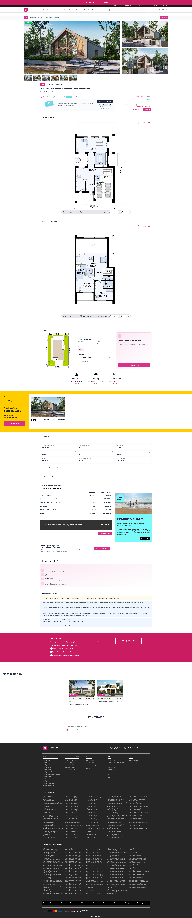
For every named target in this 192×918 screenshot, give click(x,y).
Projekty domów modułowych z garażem (138, 828)
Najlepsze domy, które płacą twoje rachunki (74, 848)
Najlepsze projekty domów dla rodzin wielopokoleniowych (94, 856)
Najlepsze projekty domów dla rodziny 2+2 (95, 849)
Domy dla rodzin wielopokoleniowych (51, 774)
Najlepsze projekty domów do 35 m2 (94, 861)
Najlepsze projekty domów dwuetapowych (117, 851)
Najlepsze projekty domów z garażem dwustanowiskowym (115, 848)
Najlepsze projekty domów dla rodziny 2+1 (95, 848)
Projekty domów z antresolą (71, 816)
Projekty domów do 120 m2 (71, 797)
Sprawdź (106, 2)
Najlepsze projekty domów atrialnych (73, 890)
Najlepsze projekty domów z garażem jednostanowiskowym (94, 894)
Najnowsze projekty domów (92, 825)
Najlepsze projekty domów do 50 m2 (94, 862)
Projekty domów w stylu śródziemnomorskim (112, 829)
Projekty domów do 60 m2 (92, 808)
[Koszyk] (163, 9)
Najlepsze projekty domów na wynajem (138, 853)
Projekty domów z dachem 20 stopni (115, 818)
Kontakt (109, 777)
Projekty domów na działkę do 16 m (137, 827)
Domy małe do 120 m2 (48, 799)
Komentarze (48, 17)
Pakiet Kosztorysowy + (102, 548)
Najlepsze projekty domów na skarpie (73, 883)
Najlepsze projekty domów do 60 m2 (94, 864)
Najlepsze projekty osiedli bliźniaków (51, 870)
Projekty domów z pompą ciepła (114, 803)
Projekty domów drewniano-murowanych (138, 796)
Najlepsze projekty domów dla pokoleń (52, 880)
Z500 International (90, 768)
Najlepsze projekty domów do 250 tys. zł (74, 864)
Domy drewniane (47, 808)
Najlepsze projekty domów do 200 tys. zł (74, 862)
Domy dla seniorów (47, 778)
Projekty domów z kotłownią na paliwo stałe (53, 828)
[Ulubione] (159, 9)
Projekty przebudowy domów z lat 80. (137, 799)
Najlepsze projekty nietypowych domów (138, 870)
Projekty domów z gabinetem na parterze (116, 797)
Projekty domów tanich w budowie (72, 821)
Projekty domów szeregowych (114, 806)
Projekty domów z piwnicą (70, 827)
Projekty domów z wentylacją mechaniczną (117, 802)
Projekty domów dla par (48, 822)
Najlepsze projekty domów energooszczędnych (71, 875)
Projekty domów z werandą (135, 797)
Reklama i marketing (112, 773)
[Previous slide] (26, 78)
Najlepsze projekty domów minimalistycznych (135, 856)
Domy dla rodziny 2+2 (48, 767)
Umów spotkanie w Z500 (70, 769)
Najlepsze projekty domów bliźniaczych (116, 864)
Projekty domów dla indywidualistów (51, 816)
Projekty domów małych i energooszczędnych (134, 801)
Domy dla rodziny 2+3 (48, 769)
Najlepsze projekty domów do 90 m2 (94, 859)
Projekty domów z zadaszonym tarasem (138, 822)
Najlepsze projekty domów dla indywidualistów (50, 872)
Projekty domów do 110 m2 (92, 813)
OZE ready (29, 22)
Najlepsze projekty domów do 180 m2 (94, 871)
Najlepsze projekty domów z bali (72, 868)
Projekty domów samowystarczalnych (115, 832)
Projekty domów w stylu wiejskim (114, 827)
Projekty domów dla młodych (113, 837)
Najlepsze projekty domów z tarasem (73, 889)
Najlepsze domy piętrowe (49, 855)
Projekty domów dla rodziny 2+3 (93, 796)
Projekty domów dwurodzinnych (136, 811)
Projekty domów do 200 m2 (71, 800)
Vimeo (67, 903)
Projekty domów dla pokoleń (49, 824)
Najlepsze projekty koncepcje (92, 892)
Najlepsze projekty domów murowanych (138, 878)
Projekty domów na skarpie (71, 824)
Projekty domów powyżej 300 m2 (72, 803)
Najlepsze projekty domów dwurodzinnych (138, 880)
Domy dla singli (46, 760)
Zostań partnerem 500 (91, 760)
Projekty (43, 9)
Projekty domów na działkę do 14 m (137, 819)
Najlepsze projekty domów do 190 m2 (94, 867)
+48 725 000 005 (145, 748)
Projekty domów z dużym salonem (136, 818)
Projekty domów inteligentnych (72, 831)
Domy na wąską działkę (48, 812)
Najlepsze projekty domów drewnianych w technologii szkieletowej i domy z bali (52, 860)
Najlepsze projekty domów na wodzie (94, 877)
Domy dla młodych (47, 780)
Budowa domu (111, 765)
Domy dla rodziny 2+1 (48, 765)
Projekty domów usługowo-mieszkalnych (74, 825)
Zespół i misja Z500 (112, 767)
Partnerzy (79, 9)
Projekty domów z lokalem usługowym (116, 824)
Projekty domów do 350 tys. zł (135, 824)
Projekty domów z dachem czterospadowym (96, 830)
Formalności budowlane (70, 767)
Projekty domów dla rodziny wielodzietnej (95, 797)
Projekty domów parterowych (50, 800)
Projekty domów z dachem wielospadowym (117, 815)
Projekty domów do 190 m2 (92, 811)
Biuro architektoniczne (113, 764)
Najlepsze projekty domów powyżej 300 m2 (74, 859)
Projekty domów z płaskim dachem (72, 822)
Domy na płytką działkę (112, 808)
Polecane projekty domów (92, 827)
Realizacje (56, 17)
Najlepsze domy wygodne (70, 849)
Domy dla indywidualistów (49, 783)
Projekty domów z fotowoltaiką (114, 825)
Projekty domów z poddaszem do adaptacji (138, 805)
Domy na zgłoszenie (47, 797)
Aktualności (63, 9)
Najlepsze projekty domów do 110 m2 (94, 870)
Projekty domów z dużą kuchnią (136, 816)
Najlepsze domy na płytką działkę (114, 867)
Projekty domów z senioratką (113, 800)
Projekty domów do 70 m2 (92, 812)
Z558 (26, 17)
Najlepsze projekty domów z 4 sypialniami (116, 880)
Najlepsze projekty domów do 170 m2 (94, 865)
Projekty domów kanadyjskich (71, 812)
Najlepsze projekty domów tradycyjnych (52, 868)
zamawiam (164, 17)
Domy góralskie (68, 815)
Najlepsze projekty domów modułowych (116, 884)
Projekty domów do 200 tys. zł (71, 806)
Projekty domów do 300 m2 (71, 802)
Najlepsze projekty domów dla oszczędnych (53, 874)
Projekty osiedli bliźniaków (49, 815)
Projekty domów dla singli (70, 832)
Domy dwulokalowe (47, 834)
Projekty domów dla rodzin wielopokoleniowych (92, 799)
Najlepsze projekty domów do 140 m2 (94, 874)
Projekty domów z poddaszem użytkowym (52, 802)
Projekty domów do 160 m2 (92, 819)
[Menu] (166, 9)
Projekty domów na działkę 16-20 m (51, 832)
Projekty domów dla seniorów (92, 802)
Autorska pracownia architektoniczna (116, 762)
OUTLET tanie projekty (48, 796)
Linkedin (122, 903)
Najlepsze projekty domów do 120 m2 (73, 853)
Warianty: (42, 91)
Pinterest (89, 903)
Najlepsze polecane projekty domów (94, 884)
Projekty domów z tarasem (71, 828)
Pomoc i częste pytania (70, 765)
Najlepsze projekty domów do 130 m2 (94, 873)
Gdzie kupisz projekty (91, 762)
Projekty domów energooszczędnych (73, 819)
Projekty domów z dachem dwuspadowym (95, 828)
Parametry (33, 17)
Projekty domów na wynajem (113, 834)
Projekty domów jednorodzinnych (50, 831)
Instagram (133, 903)
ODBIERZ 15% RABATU (105, 101)
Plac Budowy (15, 423)
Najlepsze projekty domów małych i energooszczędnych (137, 867)
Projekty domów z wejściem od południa (116, 813)
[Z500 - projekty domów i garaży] (26, 10)
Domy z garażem (47, 811)
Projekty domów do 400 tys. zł (135, 825)
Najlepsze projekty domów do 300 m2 (73, 858)
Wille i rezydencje (111, 809)
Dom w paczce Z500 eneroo (49, 809)
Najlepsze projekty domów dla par (51, 878)
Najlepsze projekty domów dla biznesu (52, 884)
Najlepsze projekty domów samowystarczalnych (135, 851)
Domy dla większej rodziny (49, 771)
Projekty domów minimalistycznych (115, 835)
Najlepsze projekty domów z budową (137, 877)
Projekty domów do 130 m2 (92, 816)
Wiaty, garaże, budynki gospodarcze (115, 811)
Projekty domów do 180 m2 (92, 815)
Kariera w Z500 (111, 769)
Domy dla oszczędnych (48, 785)
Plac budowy (91, 9)
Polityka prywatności (133, 762)
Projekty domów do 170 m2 (92, 809)
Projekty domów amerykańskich (72, 811)
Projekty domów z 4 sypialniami (114, 819)
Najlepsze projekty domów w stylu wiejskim (117, 890)
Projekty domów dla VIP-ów (49, 825)
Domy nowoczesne (47, 806)
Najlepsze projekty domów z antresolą (73, 871)
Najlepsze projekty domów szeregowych (116, 865)
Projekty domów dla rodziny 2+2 (72, 837)
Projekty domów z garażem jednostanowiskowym (92, 833)
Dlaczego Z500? (111, 760)
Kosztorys (40, 17)
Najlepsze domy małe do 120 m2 (50, 849)
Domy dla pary (46, 764)
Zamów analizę (135, 365)
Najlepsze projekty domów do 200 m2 (73, 856)
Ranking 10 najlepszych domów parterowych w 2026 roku (50, 851)
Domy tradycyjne (47, 813)
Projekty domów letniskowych (92, 822)
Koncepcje (88, 831)
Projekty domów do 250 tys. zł (71, 808)
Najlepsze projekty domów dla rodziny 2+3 (95, 851)
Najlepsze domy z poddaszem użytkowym (52, 853)
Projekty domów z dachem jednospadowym (138, 806)
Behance (111, 903)
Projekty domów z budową (135, 808)
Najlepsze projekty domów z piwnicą (73, 887)
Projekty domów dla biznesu (49, 827)
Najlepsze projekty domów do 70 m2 (94, 868)
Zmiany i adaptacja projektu (71, 764)
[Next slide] (118, 78)
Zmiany (55, 9)
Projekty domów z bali (70, 813)
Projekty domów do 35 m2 (92, 805)
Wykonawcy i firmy (90, 764)
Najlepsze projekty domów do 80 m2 (73, 851)
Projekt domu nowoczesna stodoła (94, 824)
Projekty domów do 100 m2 (71, 796)
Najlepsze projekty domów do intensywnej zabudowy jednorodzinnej (138, 882)
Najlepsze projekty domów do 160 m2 (94, 875)
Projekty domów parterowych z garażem (116, 821)
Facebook (78, 903)
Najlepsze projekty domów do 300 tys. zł (74, 865)
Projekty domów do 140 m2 (92, 818)
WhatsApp (146, 903)
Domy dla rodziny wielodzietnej (50, 773)
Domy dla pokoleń (47, 776)
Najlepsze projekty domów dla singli (73, 893)
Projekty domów (30, 14)
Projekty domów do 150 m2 (71, 799)
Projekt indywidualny (112, 771)
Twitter (100, 903)
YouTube (58, 903)
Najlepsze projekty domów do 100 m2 (73, 852)
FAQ (108, 774)
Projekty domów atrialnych (71, 830)
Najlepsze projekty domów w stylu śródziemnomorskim (115, 892)
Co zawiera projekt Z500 (70, 760)
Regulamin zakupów (133, 760)
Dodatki (49, 9)
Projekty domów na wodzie (92, 821)
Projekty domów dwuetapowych (114, 796)
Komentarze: (49, 91)
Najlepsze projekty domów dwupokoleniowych (113, 856)
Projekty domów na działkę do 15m (136, 815)
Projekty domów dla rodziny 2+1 (72, 835)
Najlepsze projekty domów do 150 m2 (73, 855)
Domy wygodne (46, 835)
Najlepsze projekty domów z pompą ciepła (116, 862)
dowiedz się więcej (105, 533)
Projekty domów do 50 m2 (92, 806)
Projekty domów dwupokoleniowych (115, 799)
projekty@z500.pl (130, 747)
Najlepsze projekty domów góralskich (73, 870)
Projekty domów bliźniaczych (113, 805)
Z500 (85, 9)
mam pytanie (136, 109)
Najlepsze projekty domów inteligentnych (74, 892)
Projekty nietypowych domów (135, 803)
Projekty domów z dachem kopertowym (116, 816)
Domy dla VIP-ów (47, 781)
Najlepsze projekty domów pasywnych (73, 873)
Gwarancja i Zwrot (133, 764)
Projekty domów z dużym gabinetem (137, 821)
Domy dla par (46, 762)
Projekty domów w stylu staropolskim (115, 831)
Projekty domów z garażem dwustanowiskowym (92, 836)
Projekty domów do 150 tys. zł (71, 805)
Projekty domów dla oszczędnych (50, 818)
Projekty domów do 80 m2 (49, 837)
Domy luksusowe (47, 830)
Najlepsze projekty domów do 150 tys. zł (74, 861)
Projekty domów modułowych (114, 822)
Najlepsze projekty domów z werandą (137, 862)
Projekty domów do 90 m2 (92, 803)
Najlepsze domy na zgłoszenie (50, 848)
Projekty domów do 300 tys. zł (71, 809)
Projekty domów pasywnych (71, 818)
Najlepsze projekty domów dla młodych (137, 858)
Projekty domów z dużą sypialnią (136, 830)
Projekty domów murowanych (135, 809)
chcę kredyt (145, 539)
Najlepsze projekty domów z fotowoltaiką (116, 889)
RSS (48, 903)
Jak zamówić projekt (69, 762)
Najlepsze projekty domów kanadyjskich (74, 867)
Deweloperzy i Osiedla (91, 765)
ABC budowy (71, 9)
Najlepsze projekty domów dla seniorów (95, 858)
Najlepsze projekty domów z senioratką (116, 858)
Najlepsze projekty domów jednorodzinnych (53, 892)
